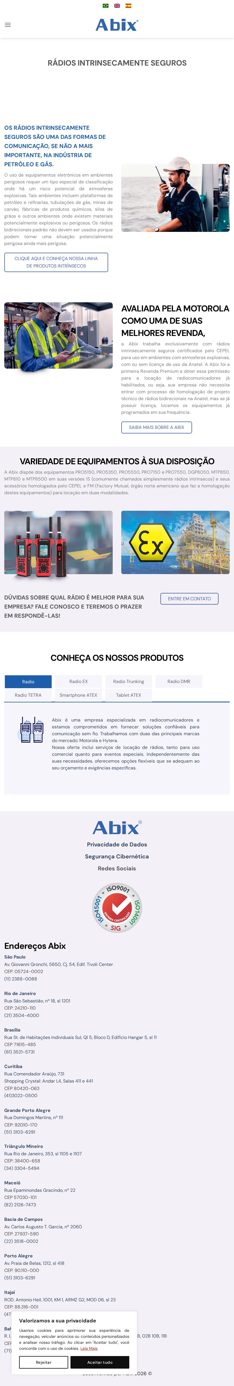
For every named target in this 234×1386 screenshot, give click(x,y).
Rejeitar (43, 1362)
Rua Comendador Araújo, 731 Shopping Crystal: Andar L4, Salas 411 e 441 (48, 1073)
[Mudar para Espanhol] (128, 5)
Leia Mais (89, 1348)
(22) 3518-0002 (21, 1241)
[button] (7, 25)
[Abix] (117, 25)
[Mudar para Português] (105, 5)
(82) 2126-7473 (20, 1205)
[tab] (28, 681)
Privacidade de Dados (117, 844)
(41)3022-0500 (20, 1096)
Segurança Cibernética (117, 856)
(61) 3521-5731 (19, 1052)
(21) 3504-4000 (21, 1015)
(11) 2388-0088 (20, 979)
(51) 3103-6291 (19, 1132)
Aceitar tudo (99, 1362)
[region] (74, 1343)
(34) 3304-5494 (21, 1168)
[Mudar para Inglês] (117, 5)
